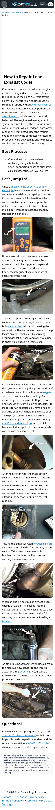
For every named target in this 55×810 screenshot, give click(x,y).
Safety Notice (34, 800)
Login (42, 4)
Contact (6, 797)
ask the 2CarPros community (19, 735)
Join (50, 4)
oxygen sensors (43, 543)
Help (15, 797)
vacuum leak (15, 326)
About (23, 797)
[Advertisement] (27, 45)
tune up (6, 621)
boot (22, 671)
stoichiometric (10, 116)
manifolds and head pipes (17, 423)
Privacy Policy (36, 797)
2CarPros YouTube (38, 743)
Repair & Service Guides (13, 12)
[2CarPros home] (22, 4)
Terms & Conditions (13, 800)
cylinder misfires (41, 104)
